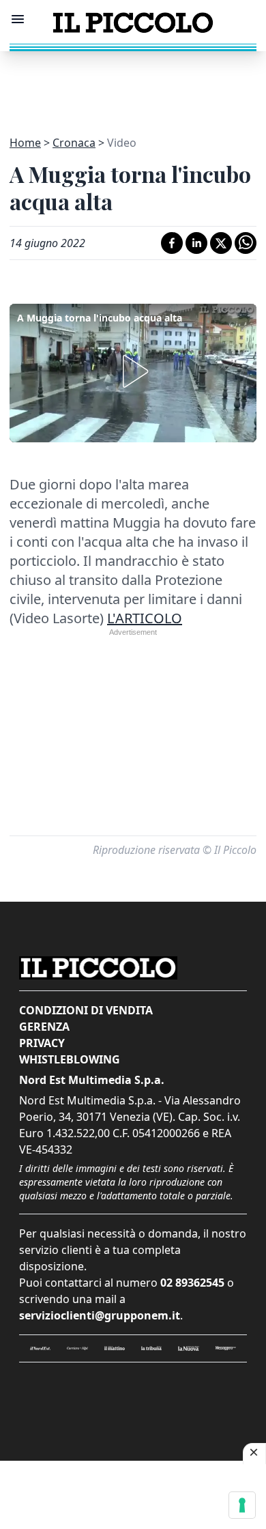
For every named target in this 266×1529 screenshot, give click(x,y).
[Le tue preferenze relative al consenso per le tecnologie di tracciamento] (242, 1505)
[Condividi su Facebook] (172, 243)
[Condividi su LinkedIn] (196, 243)
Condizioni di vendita (86, 1010)
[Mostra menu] (18, 19)
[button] (133, 371)
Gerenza (44, 1026)
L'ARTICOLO (144, 618)
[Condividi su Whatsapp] (245, 243)
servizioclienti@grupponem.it (99, 1315)
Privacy (42, 1043)
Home (25, 142)
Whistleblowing (69, 1059)
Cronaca (74, 142)
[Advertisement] (133, 85)
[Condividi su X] (221, 243)
